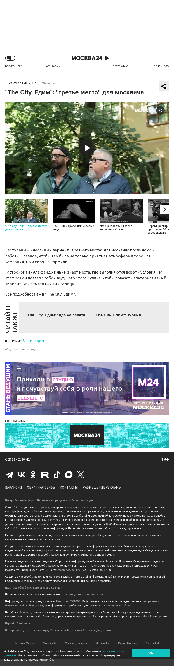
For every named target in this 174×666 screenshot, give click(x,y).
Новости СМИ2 (15, 421)
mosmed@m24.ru (69, 570)
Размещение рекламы (102, 487)
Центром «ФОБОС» (68, 601)
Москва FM (103, 643)
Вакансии (13, 487)
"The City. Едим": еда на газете (55, 315)
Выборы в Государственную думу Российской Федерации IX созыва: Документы (58, 630)
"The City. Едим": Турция (117, 315)
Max (69, 474)
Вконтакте (21, 474)
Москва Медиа (25, 643)
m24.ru (16, 507)
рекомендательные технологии (83, 594)
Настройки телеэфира (20, 500)
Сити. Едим (33, 340)
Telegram (9, 474)
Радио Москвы (127, 643)
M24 (28, 459)
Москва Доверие (76, 643)
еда (33, 349)
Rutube (45, 474)
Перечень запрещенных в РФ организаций (65, 500)
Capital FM (152, 643)
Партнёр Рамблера (17, 623)
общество (12, 349)
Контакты (69, 487)
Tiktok (57, 474)
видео (25, 349)
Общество (49, 83)
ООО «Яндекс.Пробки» (115, 605)
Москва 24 (87, 58)
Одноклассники (33, 474)
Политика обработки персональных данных (33, 588)
